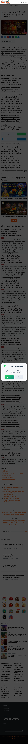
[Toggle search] (23, 2)
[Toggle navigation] (26, 2)
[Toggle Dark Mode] (21, 2)
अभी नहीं (18, 377)
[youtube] (18, 2)
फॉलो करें (10, 377)
